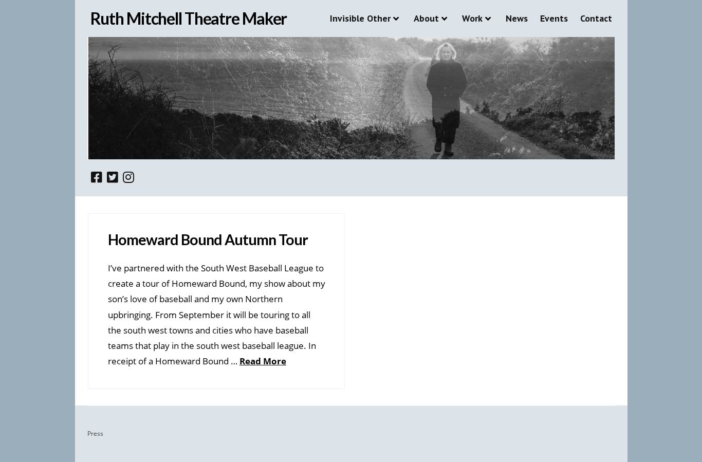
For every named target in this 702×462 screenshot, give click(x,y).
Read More (262, 361)
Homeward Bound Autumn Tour (208, 239)
